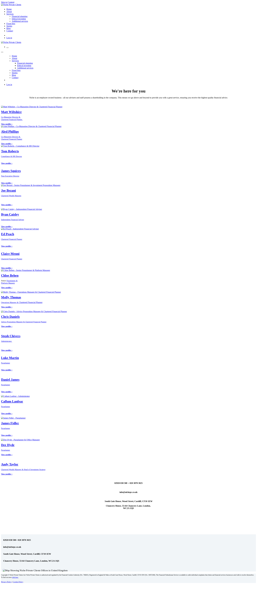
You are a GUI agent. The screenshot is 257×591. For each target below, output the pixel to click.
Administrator (6, 341)
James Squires (11, 171)
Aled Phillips (10, 131)
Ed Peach (7, 234)
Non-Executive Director (10, 176)
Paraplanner (5, 363)
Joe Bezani (8, 190)
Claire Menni (10, 253)
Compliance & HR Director (11, 156)
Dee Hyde (7, 445)
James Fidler (10, 423)
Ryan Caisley (10, 214)
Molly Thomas (11, 297)
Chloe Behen (9, 275)
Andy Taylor (9, 464)
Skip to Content (7, 2)
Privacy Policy (6, 582)
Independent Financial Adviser (12, 220)
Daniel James (10, 379)
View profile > (6, 268)
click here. (15, 577)
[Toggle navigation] (7, 47)
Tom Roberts (10, 151)
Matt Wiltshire (11, 112)
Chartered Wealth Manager (11, 196)
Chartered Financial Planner (11, 239)
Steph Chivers (10, 336)
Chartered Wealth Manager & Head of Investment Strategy (23, 470)
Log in (9, 38)
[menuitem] (9, 9)
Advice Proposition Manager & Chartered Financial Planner (23, 322)
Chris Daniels (10, 316)
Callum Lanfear (12, 401)
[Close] (2, 52)
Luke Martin (10, 358)
